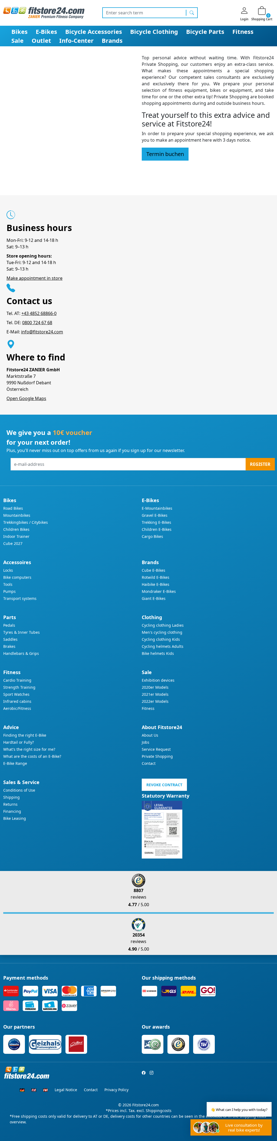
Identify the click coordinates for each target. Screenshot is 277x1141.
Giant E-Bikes (154, 598)
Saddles (10, 639)
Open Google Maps (26, 398)
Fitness (242, 31)
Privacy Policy (116, 1089)
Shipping (11, 797)
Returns (10, 804)
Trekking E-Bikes (156, 522)
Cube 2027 (12, 543)
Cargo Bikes (152, 536)
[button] (165, 154)
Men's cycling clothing (162, 632)
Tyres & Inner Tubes (21, 632)
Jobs (145, 742)
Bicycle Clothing (154, 31)
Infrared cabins (17, 701)
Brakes (9, 646)
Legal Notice (66, 1089)
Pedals (9, 625)
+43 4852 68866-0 (39, 313)
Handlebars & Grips (21, 653)
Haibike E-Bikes (155, 584)
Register (260, 464)
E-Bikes (46, 31)
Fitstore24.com (145, 1104)
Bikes (19, 31)
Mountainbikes (16, 515)
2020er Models (155, 687)
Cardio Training (17, 680)
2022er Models (155, 701)
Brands (112, 40)
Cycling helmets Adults (162, 646)
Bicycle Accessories (93, 31)
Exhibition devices (158, 680)
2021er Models (155, 694)
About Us (150, 735)
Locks (8, 570)
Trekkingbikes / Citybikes (25, 522)
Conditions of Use (19, 790)
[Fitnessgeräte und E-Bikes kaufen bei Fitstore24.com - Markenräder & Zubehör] (43, 12)
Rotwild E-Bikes (155, 577)
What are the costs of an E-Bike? (32, 756)
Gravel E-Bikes (154, 515)
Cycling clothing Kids (161, 639)
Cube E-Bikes (153, 570)
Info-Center (76, 40)
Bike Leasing (14, 818)
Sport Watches (16, 694)
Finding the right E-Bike (24, 735)
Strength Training (19, 687)
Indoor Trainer (16, 536)
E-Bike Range (15, 763)
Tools (7, 584)
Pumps (9, 591)
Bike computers (17, 577)
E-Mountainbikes (157, 508)
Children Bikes (16, 529)
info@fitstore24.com (42, 332)
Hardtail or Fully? (18, 742)
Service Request (156, 749)
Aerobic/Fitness (17, 708)
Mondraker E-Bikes (159, 591)
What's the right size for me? (29, 749)
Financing (12, 811)
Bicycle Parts (205, 31)
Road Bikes (13, 508)
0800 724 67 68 (37, 323)
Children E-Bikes (157, 529)
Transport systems (20, 598)
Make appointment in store (34, 278)
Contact (149, 763)
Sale (17, 40)
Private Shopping (157, 756)
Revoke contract (164, 784)
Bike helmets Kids (158, 653)
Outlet (41, 40)
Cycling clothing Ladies (163, 625)
